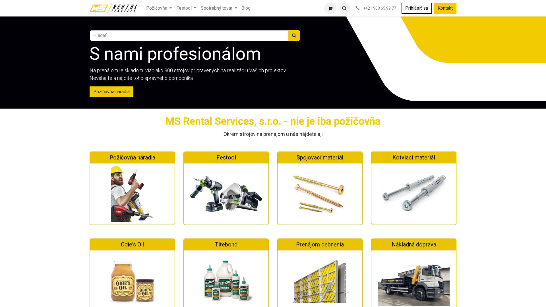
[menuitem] (159, 8)
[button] (344, 8)
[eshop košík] (330, 8)
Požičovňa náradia (111, 91)
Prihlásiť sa (416, 8)
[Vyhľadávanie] (294, 35)
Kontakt (445, 8)
